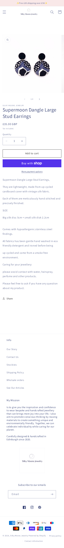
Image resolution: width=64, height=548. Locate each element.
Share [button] (10, 298)
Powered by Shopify (37, 535)
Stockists (12, 364)
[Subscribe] (52, 494)
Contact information (34, 541)
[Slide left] (24, 99)
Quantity (7, 134)
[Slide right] (39, 99)
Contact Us (12, 356)
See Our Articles (15, 387)
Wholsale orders (15, 380)
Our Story (12, 349)
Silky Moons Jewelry (19, 535)
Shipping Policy (15, 372)
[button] (4, 12)
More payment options (32, 171)
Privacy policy (55, 535)
